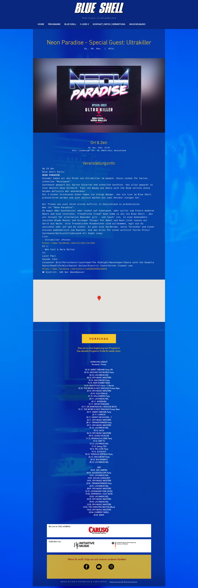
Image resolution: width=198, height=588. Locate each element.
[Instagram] (111, 567)
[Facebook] (86, 567)
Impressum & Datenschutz (123, 582)
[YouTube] (99, 567)
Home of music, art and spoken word (99, 18)
